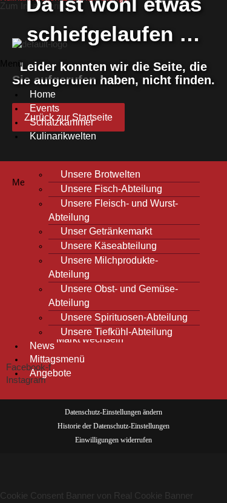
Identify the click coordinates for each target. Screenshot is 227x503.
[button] (51, 68)
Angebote (50, 373)
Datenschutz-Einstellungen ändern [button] (113, 412)
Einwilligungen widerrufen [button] (113, 440)
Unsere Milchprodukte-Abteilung (103, 267)
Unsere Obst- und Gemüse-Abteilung (113, 296)
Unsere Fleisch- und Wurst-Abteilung (113, 210)
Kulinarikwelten (63, 136)
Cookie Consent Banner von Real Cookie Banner (96, 496)
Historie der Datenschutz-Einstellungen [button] (113, 426)
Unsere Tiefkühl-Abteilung (117, 332)
